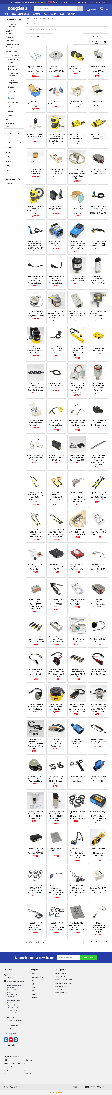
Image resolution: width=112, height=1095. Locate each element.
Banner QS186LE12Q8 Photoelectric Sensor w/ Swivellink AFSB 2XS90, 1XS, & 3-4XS (35, 244)
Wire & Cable (13, 102)
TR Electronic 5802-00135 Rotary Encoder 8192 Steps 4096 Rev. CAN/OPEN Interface (56, 314)
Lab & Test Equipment (10, 32)
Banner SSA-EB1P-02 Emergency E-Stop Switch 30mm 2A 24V (56, 639)
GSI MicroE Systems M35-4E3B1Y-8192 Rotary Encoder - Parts (35, 313)
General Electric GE (13, 179)
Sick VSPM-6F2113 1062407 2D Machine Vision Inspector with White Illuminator (77, 244)
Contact (71, 14)
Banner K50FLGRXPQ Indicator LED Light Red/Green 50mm (35, 778)
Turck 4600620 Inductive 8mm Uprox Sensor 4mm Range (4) (35, 639)
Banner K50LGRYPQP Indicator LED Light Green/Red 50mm (35, 706)
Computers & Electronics (11, 25)
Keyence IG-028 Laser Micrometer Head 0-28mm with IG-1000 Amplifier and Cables (77, 814)
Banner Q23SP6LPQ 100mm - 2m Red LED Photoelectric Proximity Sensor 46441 (98, 853)
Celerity (8, 174)
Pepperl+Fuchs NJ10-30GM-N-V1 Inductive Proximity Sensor (77, 639)
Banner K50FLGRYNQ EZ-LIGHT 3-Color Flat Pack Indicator (35, 567)
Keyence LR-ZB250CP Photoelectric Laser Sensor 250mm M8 (98, 171)
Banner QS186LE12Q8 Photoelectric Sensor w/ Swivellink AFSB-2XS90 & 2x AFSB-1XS (98, 209)
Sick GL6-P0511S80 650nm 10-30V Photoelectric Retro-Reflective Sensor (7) (35, 889)
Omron (8, 152)
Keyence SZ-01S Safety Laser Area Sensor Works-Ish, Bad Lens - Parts (35, 209)
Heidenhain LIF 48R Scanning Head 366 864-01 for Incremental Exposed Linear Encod (77, 707)
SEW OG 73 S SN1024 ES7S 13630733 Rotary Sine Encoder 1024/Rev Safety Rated (98, 314)
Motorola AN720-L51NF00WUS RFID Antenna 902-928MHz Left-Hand (56, 69)
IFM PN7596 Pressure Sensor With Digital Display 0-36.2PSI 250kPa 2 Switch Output (56, 815)
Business (9, 115)
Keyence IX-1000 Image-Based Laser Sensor (56, 208)
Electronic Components (13, 81)
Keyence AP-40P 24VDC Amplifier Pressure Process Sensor (56, 349)
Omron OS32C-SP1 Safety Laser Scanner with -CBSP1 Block (56, 706)
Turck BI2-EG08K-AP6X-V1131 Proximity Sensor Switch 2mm (77, 532)
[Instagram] (53, 2)
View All (9, 183)
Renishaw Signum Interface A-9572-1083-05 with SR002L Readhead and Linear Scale (35, 743)
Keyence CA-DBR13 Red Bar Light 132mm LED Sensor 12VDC (98, 741)
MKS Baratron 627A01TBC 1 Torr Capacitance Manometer (98, 386)
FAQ (45, 14)
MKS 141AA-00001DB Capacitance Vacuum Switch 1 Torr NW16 (77, 278)
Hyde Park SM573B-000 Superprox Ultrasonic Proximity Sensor (35, 69)
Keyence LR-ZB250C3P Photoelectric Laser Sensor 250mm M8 (98, 603)
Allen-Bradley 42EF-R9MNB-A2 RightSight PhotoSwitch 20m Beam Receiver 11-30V (77, 926)
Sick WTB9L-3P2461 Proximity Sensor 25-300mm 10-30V (98, 778)
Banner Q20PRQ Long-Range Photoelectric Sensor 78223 (98, 532)
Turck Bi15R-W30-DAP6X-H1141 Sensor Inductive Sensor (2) (98, 348)
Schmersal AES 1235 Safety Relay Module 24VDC (56, 567)
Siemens (9, 161)
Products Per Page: (92, 36)
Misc (7, 120)
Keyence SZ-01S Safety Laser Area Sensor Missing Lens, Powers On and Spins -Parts (56, 137)
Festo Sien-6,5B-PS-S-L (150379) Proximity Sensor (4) (35, 457)
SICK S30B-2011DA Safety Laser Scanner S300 (35, 103)
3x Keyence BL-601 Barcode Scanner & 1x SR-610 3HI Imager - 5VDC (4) (56, 779)
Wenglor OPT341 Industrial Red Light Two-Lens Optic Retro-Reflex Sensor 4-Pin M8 (77, 853)
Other (10, 107)
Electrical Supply (12, 55)
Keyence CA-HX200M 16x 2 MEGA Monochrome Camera (98, 422)
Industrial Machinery (10, 39)
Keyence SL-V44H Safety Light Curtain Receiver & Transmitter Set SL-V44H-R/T (98, 459)
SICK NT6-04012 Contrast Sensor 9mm (56, 102)
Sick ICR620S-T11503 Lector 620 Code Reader (56, 243)
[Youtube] (11, 1039)
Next (103, 942)
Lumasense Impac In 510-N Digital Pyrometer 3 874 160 (35, 851)
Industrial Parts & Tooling (12, 45)
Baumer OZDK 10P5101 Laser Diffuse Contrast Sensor (56, 385)
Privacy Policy (10, 1045)
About (53, 14)
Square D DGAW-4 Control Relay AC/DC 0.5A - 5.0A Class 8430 (56, 171)
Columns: (77, 42)
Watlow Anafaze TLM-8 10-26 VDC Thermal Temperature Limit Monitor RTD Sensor (77, 314)
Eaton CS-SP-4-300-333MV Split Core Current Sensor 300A (77, 457)
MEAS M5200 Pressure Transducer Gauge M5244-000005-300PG (56, 603)
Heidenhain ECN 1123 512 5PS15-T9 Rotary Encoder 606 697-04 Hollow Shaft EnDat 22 (98, 707)
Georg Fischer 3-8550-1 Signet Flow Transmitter (35, 171)
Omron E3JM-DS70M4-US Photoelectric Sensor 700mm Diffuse (98, 69)
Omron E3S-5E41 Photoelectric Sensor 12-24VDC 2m (98, 103)
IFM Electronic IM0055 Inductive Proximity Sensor (35, 136)
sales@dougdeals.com (15, 981)
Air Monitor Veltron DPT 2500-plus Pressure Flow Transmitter (77, 209)
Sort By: (30, 36)
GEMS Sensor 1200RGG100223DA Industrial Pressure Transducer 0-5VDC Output (98, 927)
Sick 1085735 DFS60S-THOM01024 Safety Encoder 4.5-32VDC (98, 243)
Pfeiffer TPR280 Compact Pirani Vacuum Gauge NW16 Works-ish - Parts (98, 279)
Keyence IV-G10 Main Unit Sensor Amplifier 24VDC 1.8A (56, 457)
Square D (9, 147)
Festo (8, 170)
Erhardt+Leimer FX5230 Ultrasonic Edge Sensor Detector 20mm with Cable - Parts (77, 173)
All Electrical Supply (13, 61)
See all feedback (40, 2)
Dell (7, 165)
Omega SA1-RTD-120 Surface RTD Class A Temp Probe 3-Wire (77, 602)
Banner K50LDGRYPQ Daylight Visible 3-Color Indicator (98, 639)
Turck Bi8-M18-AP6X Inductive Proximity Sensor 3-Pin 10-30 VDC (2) (98, 568)
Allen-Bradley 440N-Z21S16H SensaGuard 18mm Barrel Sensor (98, 671)
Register (94, 9)
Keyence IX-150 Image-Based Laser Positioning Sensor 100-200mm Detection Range (98, 815)
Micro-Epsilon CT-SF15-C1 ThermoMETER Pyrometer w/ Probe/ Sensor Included (77, 496)
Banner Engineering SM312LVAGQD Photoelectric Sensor (98, 136)
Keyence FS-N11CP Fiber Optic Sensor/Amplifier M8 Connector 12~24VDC (35, 386)
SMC (7, 138)
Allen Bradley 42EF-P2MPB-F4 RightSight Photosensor (56, 851)
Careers (36, 14)
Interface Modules (11, 92)
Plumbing (9, 111)
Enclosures (12, 87)
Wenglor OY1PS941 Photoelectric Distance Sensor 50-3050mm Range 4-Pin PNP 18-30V (56, 890)
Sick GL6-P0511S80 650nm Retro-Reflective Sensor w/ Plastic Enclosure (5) (35, 926)
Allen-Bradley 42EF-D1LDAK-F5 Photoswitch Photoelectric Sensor (56, 279)
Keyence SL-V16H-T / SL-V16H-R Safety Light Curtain (77, 778)
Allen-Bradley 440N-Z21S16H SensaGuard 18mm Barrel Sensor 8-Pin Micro (56, 672)
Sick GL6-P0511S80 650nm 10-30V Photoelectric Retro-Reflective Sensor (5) (56, 926)
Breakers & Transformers (13, 67)
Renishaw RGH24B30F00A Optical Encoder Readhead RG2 (56, 742)
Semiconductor (12, 51)
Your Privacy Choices (56, 1093)
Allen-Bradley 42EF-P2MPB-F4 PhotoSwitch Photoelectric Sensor (35, 279)
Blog (62, 14)
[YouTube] (51, 2)
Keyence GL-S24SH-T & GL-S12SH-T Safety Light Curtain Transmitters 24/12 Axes (35, 496)
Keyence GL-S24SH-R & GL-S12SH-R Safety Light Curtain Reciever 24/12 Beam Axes (56, 533)
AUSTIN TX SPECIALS (10, 125)
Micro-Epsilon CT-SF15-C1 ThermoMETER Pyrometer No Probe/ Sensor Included (35, 604)
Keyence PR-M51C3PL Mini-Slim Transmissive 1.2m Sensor (35, 672)
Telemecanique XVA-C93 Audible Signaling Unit (77, 103)
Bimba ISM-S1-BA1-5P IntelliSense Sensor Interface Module (35, 422)
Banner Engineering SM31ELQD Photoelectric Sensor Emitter (77, 137)
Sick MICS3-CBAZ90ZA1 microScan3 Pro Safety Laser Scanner (35, 349)
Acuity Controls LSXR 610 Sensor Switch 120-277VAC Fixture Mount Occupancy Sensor (98, 889)
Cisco (8, 156)
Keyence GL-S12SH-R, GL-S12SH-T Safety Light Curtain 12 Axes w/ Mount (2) (98, 495)
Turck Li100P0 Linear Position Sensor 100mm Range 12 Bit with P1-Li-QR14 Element (77, 350)
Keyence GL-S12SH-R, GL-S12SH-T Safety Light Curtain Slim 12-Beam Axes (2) (35, 533)
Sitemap (34, 997)
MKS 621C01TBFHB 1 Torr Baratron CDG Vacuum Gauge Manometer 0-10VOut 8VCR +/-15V (77, 387)
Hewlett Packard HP (13, 143)
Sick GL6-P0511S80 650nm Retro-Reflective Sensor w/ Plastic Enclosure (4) (77, 889)
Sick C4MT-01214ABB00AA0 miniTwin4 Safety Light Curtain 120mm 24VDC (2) (56, 496)
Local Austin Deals (20, 14)
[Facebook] (48, 2)
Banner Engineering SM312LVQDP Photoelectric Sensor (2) (56, 423)
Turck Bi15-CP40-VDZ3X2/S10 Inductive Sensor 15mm (77, 68)
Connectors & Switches (13, 74)
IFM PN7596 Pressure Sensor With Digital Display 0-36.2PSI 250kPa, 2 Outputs (35, 814)
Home (6, 14)
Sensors (11, 98)
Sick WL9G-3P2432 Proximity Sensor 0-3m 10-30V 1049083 (77, 741)
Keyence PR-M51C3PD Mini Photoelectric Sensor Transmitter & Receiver (77, 423)
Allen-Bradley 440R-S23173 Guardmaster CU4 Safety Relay (77, 567)
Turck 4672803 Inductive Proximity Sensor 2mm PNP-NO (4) (77, 672)
